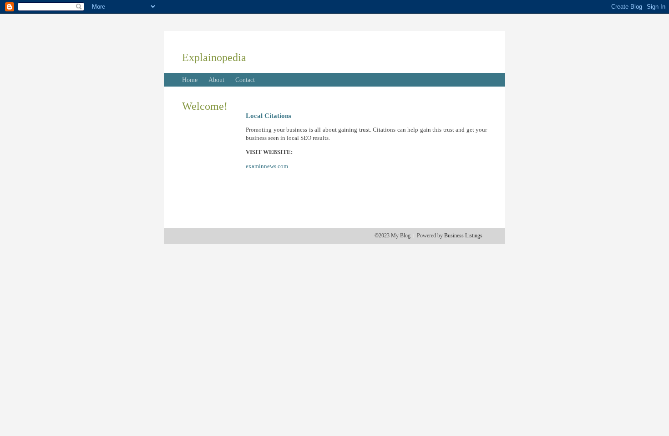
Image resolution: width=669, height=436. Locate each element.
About (216, 80)
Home (190, 80)
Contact (245, 80)
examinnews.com (267, 166)
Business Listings (463, 235)
